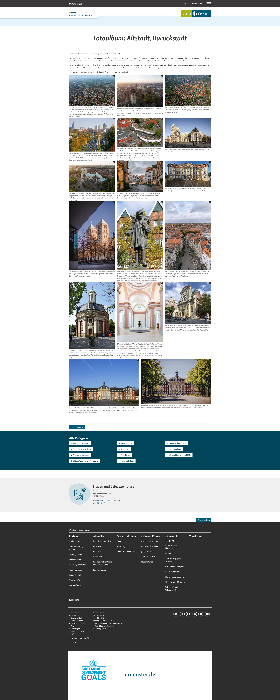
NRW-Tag (121, 546)
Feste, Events (125, 455)
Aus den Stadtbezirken (150, 541)
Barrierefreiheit (75, 585)
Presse (73, 626)
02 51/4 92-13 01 (101, 503)
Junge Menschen (148, 551)
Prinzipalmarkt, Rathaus (82, 449)
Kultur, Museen (126, 443)
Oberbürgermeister (77, 565)
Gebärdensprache (77, 623)
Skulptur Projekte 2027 (127, 551)
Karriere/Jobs (75, 629)
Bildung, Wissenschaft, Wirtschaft (85, 461)
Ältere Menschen (148, 556)
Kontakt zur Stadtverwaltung (105, 626)
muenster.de (75, 3)
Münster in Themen (171, 538)
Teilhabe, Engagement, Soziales (174, 560)
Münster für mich (151, 536)
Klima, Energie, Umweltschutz (171, 546)
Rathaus (74, 536)
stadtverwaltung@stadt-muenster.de (108, 623)
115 (110, 621)
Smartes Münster (76, 580)
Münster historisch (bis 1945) (180, 455)
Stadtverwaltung (175, 449)
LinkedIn (175, 614)
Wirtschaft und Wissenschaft (171, 588)
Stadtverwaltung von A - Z (76, 547)
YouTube (207, 614)
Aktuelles (98, 536)
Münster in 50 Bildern (81, 443)
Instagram (182, 614)
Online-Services (75, 541)
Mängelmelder (75, 559)
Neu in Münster (147, 562)
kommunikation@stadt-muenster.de (108, 500)
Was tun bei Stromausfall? (80, 638)
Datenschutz (75, 615)
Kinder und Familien (149, 546)
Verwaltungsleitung (77, 570)
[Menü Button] (208, 3)
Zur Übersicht (78, 427)
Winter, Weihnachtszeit (177, 443)
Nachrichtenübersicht (102, 541)
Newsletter (97, 556)
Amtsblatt (97, 546)
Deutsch (196, 4)
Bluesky (200, 614)
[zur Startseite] (196, 13)
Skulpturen (125, 449)
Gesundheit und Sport (174, 566)
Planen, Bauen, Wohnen (175, 577)
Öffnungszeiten (75, 554)
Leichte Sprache (77, 621)
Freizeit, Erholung (127, 461)
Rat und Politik (75, 575)
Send (119, 541)
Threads (194, 614)
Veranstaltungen (127, 536)
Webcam (97, 551)
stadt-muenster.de (81, 530)
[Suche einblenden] (185, 4)
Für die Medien (99, 570)
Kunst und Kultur (172, 572)
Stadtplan (74, 643)
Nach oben (205, 520)
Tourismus (195, 536)
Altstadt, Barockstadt (81, 455)
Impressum (75, 613)
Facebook (188, 614)
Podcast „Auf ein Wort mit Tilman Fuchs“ (102, 563)
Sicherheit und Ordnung (175, 582)
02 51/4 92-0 (99, 618)
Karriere (74, 599)
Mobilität (169, 553)
